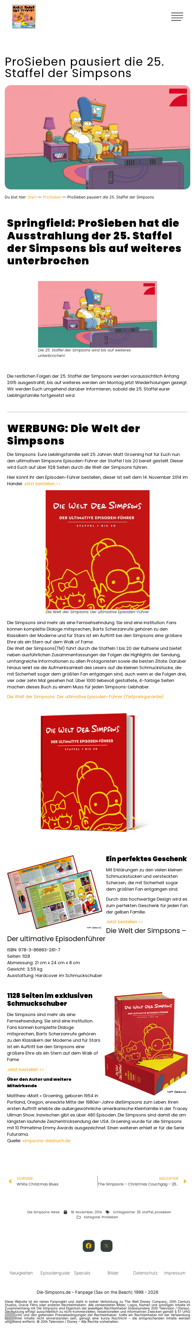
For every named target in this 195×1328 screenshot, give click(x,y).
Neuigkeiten (21, 1272)
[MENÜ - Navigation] (177, 17)
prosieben (163, 1212)
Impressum (174, 1272)
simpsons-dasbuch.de (46, 1141)
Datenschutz (145, 1272)
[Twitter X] (106, 1246)
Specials (82, 1272)
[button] (10, 1317)
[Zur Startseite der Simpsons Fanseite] (24, 27)
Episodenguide (55, 1272)
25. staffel (145, 1212)
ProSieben (52, 197)
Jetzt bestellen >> (42, 484)
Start (32, 197)
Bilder (113, 1272)
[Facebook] (89, 1246)
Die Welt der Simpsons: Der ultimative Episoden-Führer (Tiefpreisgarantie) (85, 697)
